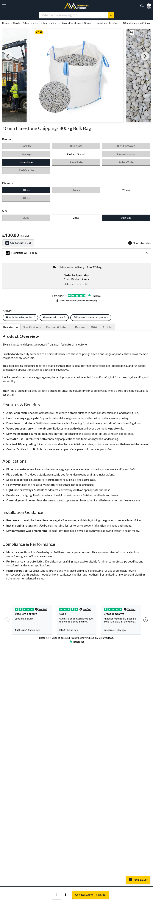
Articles (108, 327)
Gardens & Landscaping (26, 23)
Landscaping (50, 23)
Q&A (94, 327)
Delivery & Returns (58, 327)
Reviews (80, 327)
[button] (4, 6)
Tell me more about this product (91, 317)
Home (5, 23)
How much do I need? (54, 317)
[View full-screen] (132, 33)
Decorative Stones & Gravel (76, 23)
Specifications (32, 327)
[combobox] (73, 15)
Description (10, 327)
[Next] (145, 56)
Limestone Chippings (107, 23)
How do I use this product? (20, 317)
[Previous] (8, 56)
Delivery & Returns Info (76, 284)
